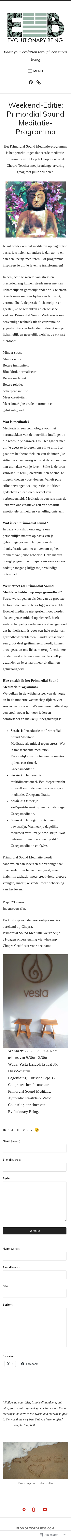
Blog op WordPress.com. (35, 1528)
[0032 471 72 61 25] (33, 1510)
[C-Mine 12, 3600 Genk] (24, 1510)
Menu (38, 71)
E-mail (12, 1159)
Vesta (23, 1064)
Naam (11, 1141)
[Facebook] (31, 83)
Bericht (7, 1178)
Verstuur (34, 1230)
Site (5, 1286)
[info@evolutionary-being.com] (45, 1510)
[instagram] (39, 83)
